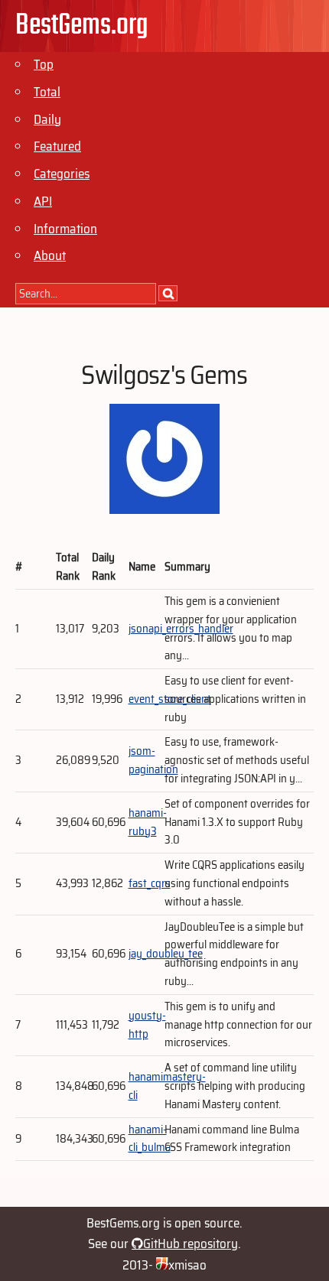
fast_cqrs (150, 883)
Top (44, 64)
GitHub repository (190, 1243)
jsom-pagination (153, 760)
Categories (62, 174)
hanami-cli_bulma (150, 1138)
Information (65, 229)
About (50, 255)
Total (47, 92)
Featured (57, 146)
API (43, 201)
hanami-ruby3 (148, 822)
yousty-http (147, 1024)
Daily (47, 119)
